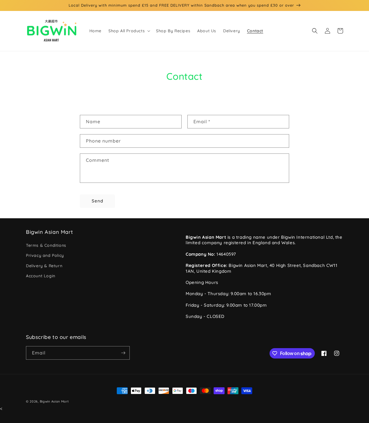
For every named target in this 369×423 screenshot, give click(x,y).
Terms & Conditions (46, 245)
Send (97, 201)
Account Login (40, 275)
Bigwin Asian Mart (54, 401)
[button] (129, 31)
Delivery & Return (44, 265)
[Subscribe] (123, 353)
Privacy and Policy (45, 255)
